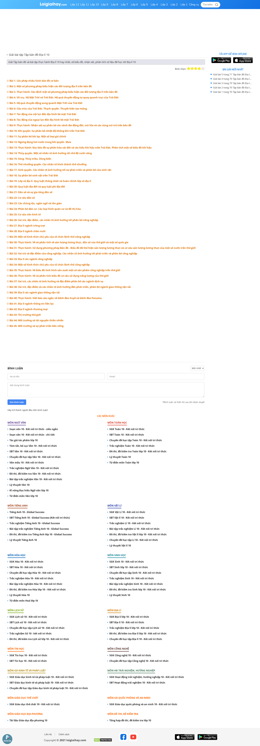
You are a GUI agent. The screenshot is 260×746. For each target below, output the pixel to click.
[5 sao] (203, 68)
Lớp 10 (94, 4)
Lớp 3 (164, 4)
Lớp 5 (144, 4)
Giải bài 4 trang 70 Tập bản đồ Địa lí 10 (232, 78)
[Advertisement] (106, 342)
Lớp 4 (154, 4)
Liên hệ (48, 734)
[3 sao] (196, 68)
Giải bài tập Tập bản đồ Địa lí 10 (29, 54)
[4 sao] (199, 68)
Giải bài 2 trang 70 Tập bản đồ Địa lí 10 (232, 87)
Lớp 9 (104, 4)
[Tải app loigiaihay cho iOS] (242, 60)
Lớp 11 (84, 4)
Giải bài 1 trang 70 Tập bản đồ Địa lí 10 (232, 91)
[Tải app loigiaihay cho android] (220, 60)
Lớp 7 (124, 4)
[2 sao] (192, 68)
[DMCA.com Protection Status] (103, 741)
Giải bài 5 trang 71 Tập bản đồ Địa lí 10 (232, 74)
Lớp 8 (114, 4)
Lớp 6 (134, 4)
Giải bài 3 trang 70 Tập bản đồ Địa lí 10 (232, 83)
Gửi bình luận (17, 402)
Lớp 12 (74, 4)
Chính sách (64, 734)
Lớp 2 (174, 4)
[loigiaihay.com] (53, 5)
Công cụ (194, 4)
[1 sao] (188, 68)
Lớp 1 (184, 4)
